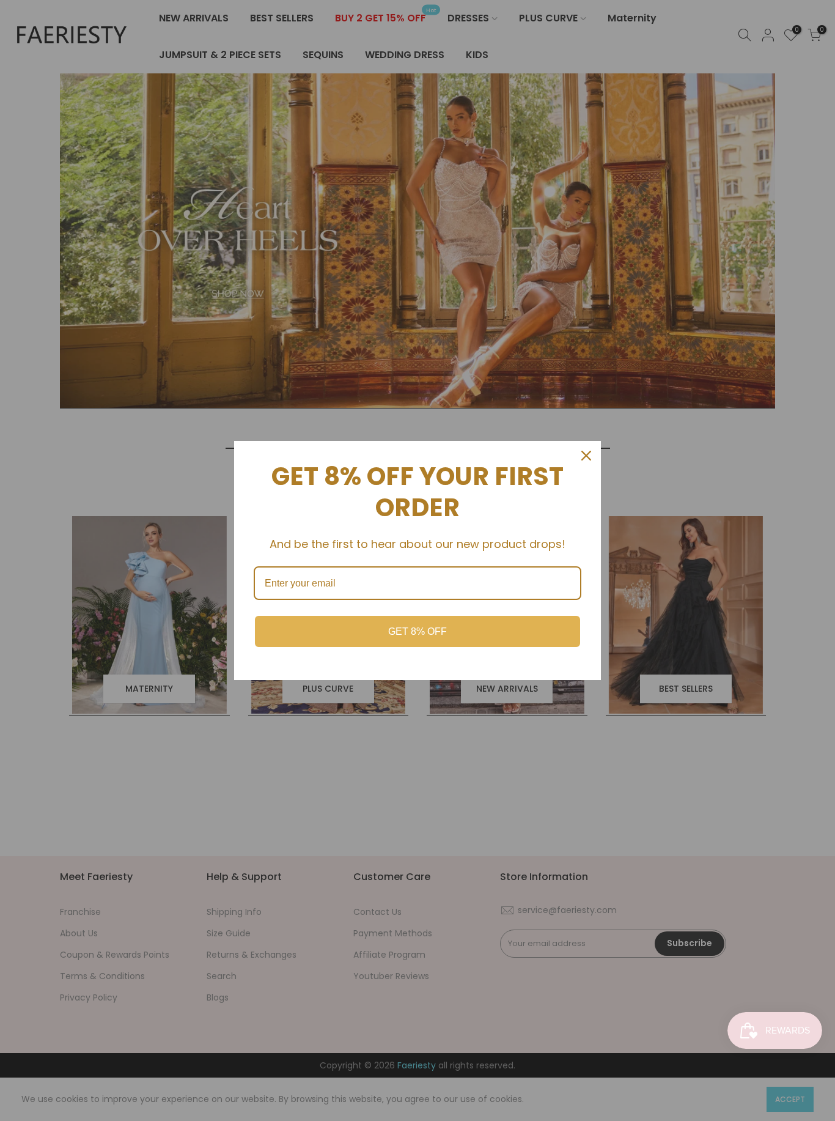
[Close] (586, 455)
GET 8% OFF (417, 631)
